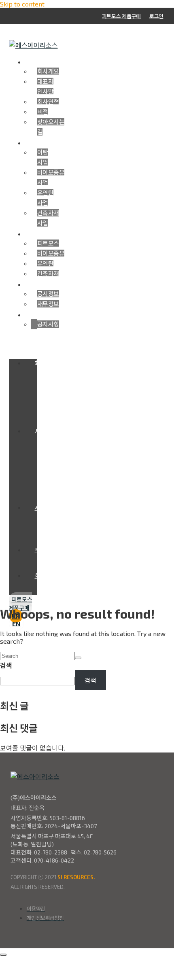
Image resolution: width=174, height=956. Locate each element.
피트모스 (48, 243)
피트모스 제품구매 (121, 16)
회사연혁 (48, 101)
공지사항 (48, 324)
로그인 (156, 16)
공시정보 (48, 293)
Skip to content (22, 4)
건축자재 (48, 273)
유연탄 (45, 263)
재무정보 (48, 303)
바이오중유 (51, 253)
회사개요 (48, 71)
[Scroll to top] (3, 955)
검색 (6, 665)
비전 (42, 111)
